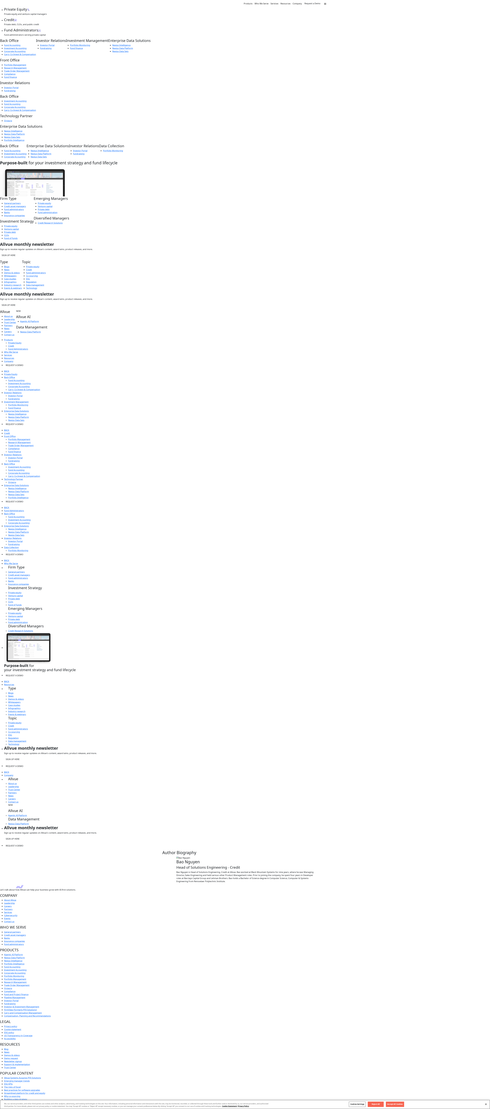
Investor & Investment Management (21, 1006)
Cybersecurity (10, 915)
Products (248, 3)
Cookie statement (12, 1029)
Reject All (376, 1104)
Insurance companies (14, 215)
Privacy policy (10, 1026)
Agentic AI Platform (29, 321)
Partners (8, 325)
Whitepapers (10, 275)
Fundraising (46, 48)
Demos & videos (12, 272)
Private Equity (14, 342)
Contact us (9, 334)
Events (7, 918)
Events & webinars (13, 288)
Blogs (6, 266)
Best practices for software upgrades (22, 1090)
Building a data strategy (15, 1099)
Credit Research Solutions (50, 223)
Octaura (8, 120)
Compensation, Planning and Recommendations (27, 1016)
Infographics (10, 282)
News (6, 269)
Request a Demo (312, 3)
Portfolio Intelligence (14, 140)
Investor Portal (47, 45)
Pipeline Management (14, 997)
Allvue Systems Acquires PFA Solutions (22, 1077)
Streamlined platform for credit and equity (24, 1093)
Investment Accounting (15, 48)
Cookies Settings (357, 1104)
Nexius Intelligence (121, 45)
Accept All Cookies (395, 1104)
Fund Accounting (12, 45)
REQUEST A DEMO (14, 365)
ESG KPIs (8, 1084)
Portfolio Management (15, 64)
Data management (35, 285)
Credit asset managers (15, 206)
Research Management (15, 68)
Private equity (10, 226)
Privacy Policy (243, 1106)
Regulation (31, 282)
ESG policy (9, 1032)
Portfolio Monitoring (80, 45)
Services (274, 3)
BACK (6, 371)
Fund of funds (11, 238)
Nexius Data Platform (122, 48)
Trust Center (10, 322)
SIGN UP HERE (8, 255)
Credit (29, 269)
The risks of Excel (12, 1087)
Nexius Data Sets (120, 51)
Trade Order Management (16, 71)
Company (297, 3)
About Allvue (10, 900)
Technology (31, 288)
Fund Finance (76, 48)
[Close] (486, 1104)
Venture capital (11, 229)
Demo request (11, 1058)
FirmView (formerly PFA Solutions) (20, 1009)
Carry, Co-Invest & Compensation (20, 54)
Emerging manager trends (17, 1081)
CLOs (6, 235)
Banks (7, 212)
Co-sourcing (32, 275)
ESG (28, 278)
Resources (285, 3)
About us (8, 316)
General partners (12, 203)
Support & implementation (17, 1064)
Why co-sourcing (12, 1096)
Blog (6, 1049)
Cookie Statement (229, 1106)
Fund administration (47, 212)
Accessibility (10, 1038)
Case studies (10, 278)
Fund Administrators (18, 349)
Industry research (12, 285)
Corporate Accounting (15, 51)
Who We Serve (261, 3)
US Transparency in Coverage (18, 1035)
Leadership (9, 319)
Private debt (10, 232)
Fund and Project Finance (16, 994)
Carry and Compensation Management (23, 1012)
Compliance (9, 74)
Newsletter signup (13, 1061)
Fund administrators (14, 209)
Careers (8, 331)
